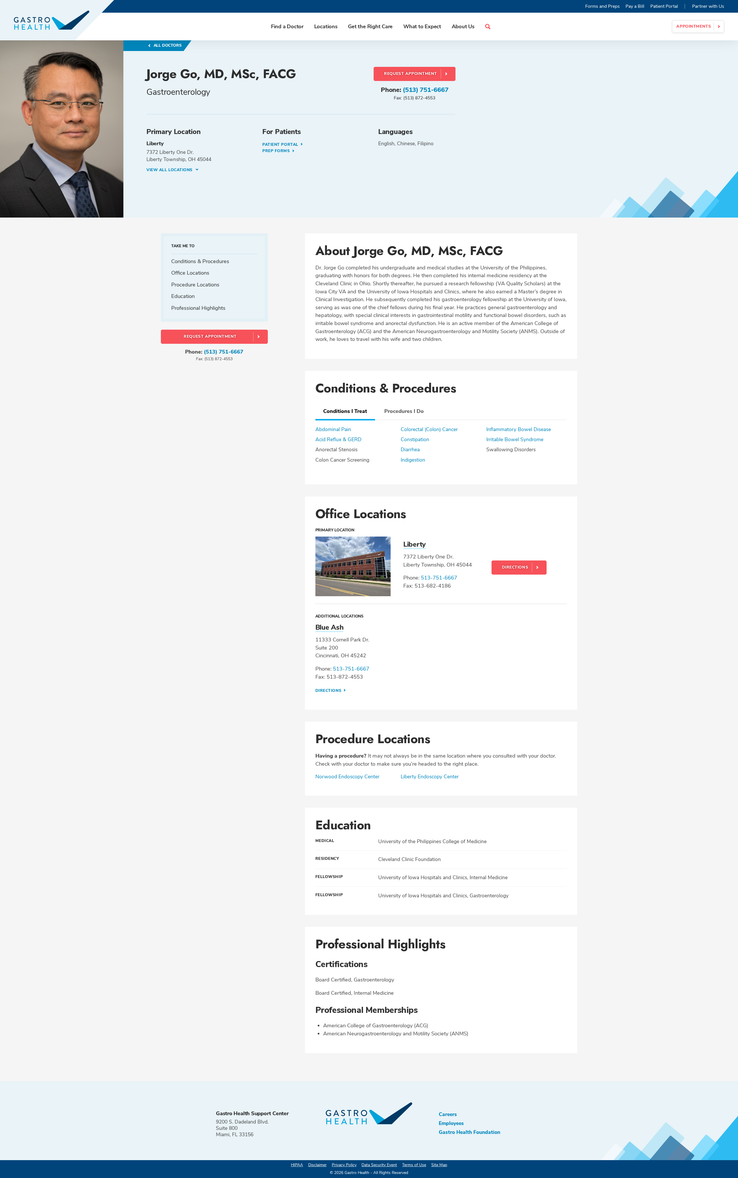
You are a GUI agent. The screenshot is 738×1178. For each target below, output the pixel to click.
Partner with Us (708, 6)
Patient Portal (664, 6)
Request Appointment (410, 73)
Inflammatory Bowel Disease (518, 429)
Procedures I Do (404, 411)
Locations (326, 26)
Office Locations (190, 272)
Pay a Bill (635, 6)
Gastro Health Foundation (469, 1132)
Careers (448, 1114)
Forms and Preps (602, 6)
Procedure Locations (195, 284)
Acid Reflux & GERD (338, 439)
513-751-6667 (439, 577)
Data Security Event (379, 1165)
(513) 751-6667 (425, 90)
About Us (463, 26)
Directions (515, 567)
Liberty (414, 544)
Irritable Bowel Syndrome (514, 439)
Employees (451, 1123)
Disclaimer (317, 1165)
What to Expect (422, 26)
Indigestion (413, 459)
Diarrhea (410, 449)
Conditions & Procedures (200, 261)
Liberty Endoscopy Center (430, 776)
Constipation (415, 439)
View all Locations (170, 170)
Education (183, 296)
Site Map (439, 1165)
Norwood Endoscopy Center (347, 776)
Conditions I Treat (345, 411)
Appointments (693, 26)
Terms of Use (414, 1165)
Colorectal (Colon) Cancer (429, 429)
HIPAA (297, 1165)
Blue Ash (329, 627)
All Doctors (167, 45)
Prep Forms (276, 151)
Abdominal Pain (333, 429)
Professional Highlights (198, 307)
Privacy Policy (344, 1165)
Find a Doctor (287, 26)
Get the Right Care (370, 26)
